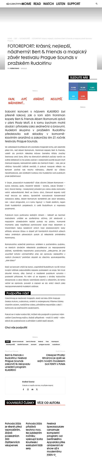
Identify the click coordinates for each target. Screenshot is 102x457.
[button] (97, 4)
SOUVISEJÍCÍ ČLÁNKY (20, 403)
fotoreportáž (10, 344)
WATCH (48, 4)
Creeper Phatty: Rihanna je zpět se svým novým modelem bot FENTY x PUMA (51, 360)
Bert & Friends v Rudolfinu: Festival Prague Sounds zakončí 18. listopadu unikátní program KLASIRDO (17, 362)
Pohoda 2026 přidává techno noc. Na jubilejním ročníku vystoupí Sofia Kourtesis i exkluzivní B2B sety (34, 436)
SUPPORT (73, 4)
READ (37, 4)
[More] (61, 82)
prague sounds (44, 344)
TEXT (15, 38)
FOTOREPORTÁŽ (25, 38)
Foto (47, 341)
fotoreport (55, 341)
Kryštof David (14, 68)
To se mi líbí (73, 83)
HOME (26, 4)
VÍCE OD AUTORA (48, 403)
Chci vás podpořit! (16, 327)
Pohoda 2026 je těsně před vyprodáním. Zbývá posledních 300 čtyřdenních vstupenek (13, 434)
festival (40, 341)
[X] (38, 389)
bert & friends (30, 341)
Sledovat (82, 83)
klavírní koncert (23, 344)
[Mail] (33, 389)
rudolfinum (56, 344)
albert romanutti (17, 341)
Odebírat (82, 92)
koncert (33, 344)
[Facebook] (24, 389)
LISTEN (60, 4)
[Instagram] (29, 389)
